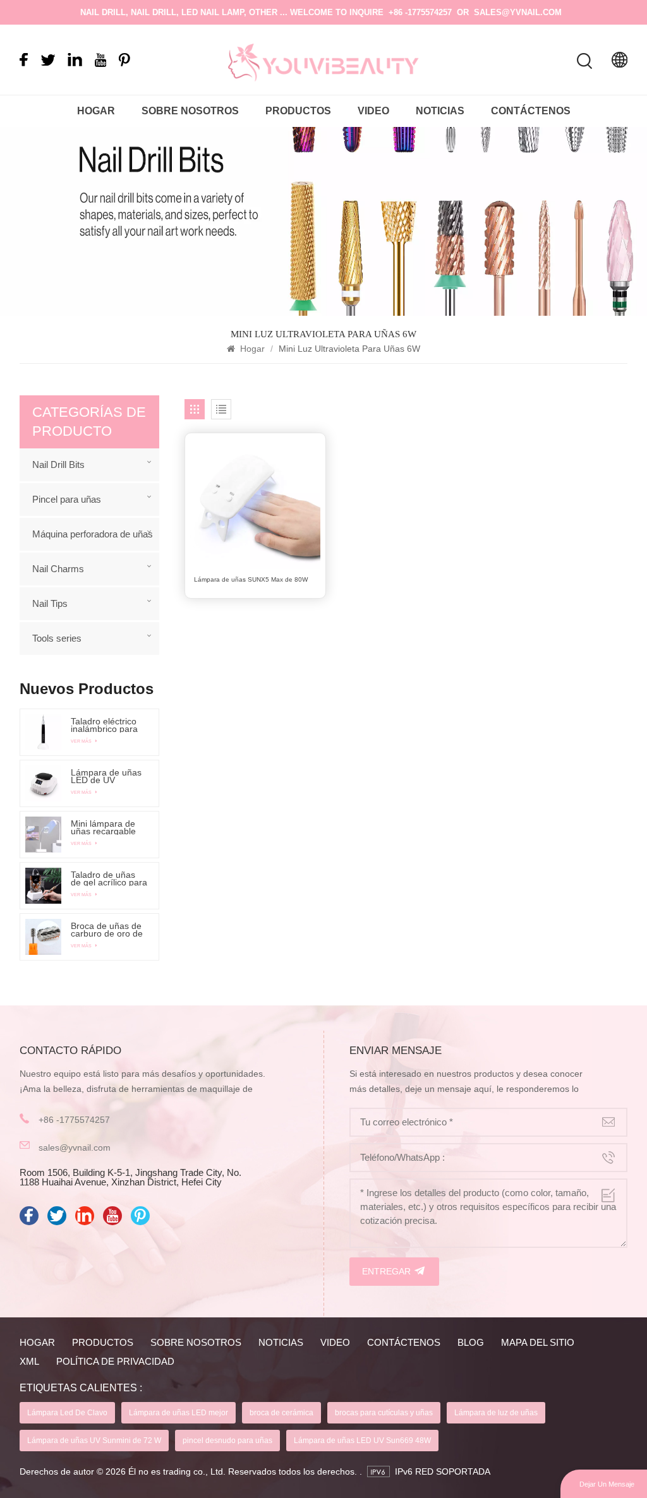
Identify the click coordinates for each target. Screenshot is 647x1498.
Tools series (57, 638)
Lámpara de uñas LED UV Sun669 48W (362, 1440)
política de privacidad (115, 1361)
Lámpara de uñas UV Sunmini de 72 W (94, 1440)
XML (29, 1361)
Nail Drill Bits (58, 464)
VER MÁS (82, 741)
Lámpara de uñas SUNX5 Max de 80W (251, 579)
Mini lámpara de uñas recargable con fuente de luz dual (105, 827)
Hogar (96, 110)
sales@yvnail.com (518, 12)
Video (373, 110)
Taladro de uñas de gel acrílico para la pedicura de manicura (109, 878)
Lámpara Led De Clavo (67, 1412)
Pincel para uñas (66, 499)
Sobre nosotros (190, 110)
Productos (298, 110)
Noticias (440, 110)
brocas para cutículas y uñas (384, 1412)
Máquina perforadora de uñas (92, 534)
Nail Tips (50, 603)
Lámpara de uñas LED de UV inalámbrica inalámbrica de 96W (106, 776)
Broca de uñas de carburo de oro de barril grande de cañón (107, 929)
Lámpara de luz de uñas (496, 1412)
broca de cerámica (281, 1412)
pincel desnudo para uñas (227, 1440)
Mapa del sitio (537, 1342)
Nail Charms (58, 568)
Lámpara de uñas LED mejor (178, 1412)
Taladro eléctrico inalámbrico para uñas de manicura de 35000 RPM (107, 725)
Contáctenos (531, 110)
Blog (470, 1342)
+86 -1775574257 (420, 12)
